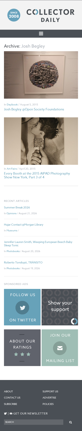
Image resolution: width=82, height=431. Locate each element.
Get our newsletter (29, 413)
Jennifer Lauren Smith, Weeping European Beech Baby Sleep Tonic (38, 243)
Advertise (49, 397)
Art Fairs (12, 168)
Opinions (12, 213)
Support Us (50, 391)
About (8, 391)
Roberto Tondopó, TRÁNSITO (23, 262)
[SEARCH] (70, 421)
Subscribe (10, 404)
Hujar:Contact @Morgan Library (23, 224)
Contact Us (12, 397)
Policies (48, 404)
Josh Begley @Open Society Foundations (34, 109)
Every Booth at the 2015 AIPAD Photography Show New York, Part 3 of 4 (37, 175)
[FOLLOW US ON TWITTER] (5, 413)
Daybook (12, 104)
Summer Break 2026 (17, 207)
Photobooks (13, 251)
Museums (12, 230)
